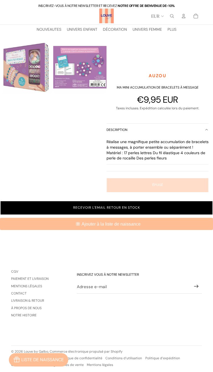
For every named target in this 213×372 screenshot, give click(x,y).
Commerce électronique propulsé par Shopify (86, 351)
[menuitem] (172, 30)
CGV (14, 271)
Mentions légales (26, 286)
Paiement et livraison (30, 279)
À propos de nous (26, 308)
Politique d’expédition (162, 358)
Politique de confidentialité (81, 358)
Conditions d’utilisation (123, 358)
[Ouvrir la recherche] (172, 16)
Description (116, 130)
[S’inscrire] (196, 286)
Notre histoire (24, 315)
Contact (19, 293)
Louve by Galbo (36, 351)
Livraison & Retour (27, 300)
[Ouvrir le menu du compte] (184, 16)
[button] (106, 208)
